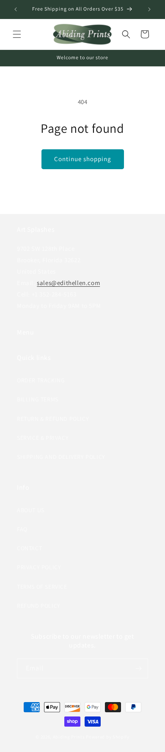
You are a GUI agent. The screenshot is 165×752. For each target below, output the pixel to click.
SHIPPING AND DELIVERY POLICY (61, 457)
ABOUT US (30, 510)
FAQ (22, 529)
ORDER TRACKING (41, 380)
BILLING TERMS (37, 399)
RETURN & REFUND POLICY (53, 419)
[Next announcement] (149, 9)
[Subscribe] (138, 668)
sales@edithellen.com (68, 283)
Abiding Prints (69, 737)
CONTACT (29, 548)
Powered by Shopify (107, 737)
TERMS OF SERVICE (42, 586)
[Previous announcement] (15, 9)
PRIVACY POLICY (39, 567)
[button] (17, 34)
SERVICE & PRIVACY (43, 438)
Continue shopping (82, 159)
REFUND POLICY (38, 605)
